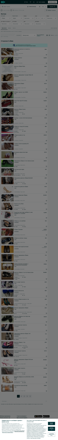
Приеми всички (51, 423)
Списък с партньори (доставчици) (33, 438)
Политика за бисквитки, (19, 431)
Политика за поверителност (7, 432)
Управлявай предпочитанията (51, 434)
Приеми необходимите (51, 428)
